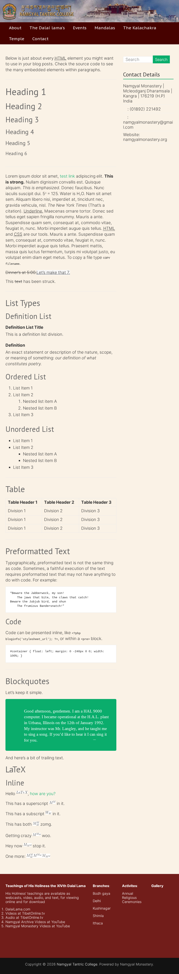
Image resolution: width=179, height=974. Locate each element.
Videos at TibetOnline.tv (25, 913)
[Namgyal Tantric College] (89, 11)
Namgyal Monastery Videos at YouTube (37, 926)
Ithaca (98, 923)
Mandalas (105, 27)
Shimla (98, 915)
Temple (16, 38)
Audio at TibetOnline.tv (24, 917)
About (15, 27)
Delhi (97, 901)
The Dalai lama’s (47, 27)
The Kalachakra (139, 27)
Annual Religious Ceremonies (131, 897)
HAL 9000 (103, 739)
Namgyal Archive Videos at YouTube (35, 922)
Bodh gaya (101, 893)
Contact (40, 38)
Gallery (157, 886)
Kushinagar (102, 908)
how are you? (42, 793)
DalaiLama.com (17, 909)
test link (67, 176)
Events (79, 27)
